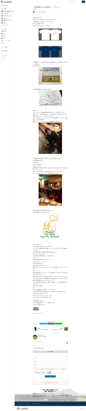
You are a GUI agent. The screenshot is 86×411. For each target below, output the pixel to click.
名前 (35, 361)
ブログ (2, 8)
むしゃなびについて (20, 403)
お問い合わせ (28, 403)
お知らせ (3, 50)
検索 (83, 1)
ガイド (2, 29)
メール (35, 364)
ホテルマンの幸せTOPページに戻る (50, 382)
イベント (3, 47)
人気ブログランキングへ (38, 313)
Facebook (51, 323)
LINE (59, 323)
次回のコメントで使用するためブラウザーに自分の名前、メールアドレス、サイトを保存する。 (50, 369)
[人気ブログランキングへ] (50, 308)
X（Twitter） (44, 323)
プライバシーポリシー (36, 403)
